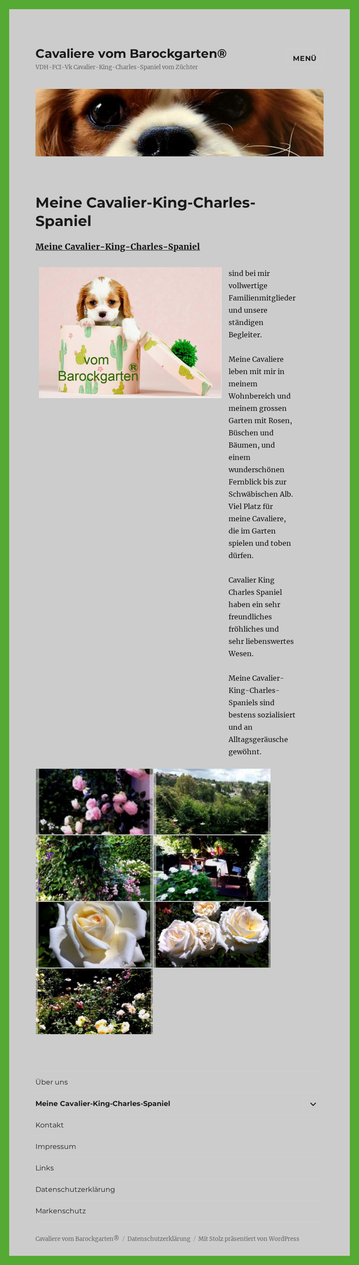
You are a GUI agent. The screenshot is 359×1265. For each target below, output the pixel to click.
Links (44, 1168)
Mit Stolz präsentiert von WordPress (248, 1239)
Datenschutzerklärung (75, 1189)
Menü (305, 58)
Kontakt (49, 1125)
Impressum (55, 1146)
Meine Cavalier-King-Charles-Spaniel (102, 1103)
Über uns (51, 1082)
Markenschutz (60, 1211)
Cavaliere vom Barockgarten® (131, 53)
